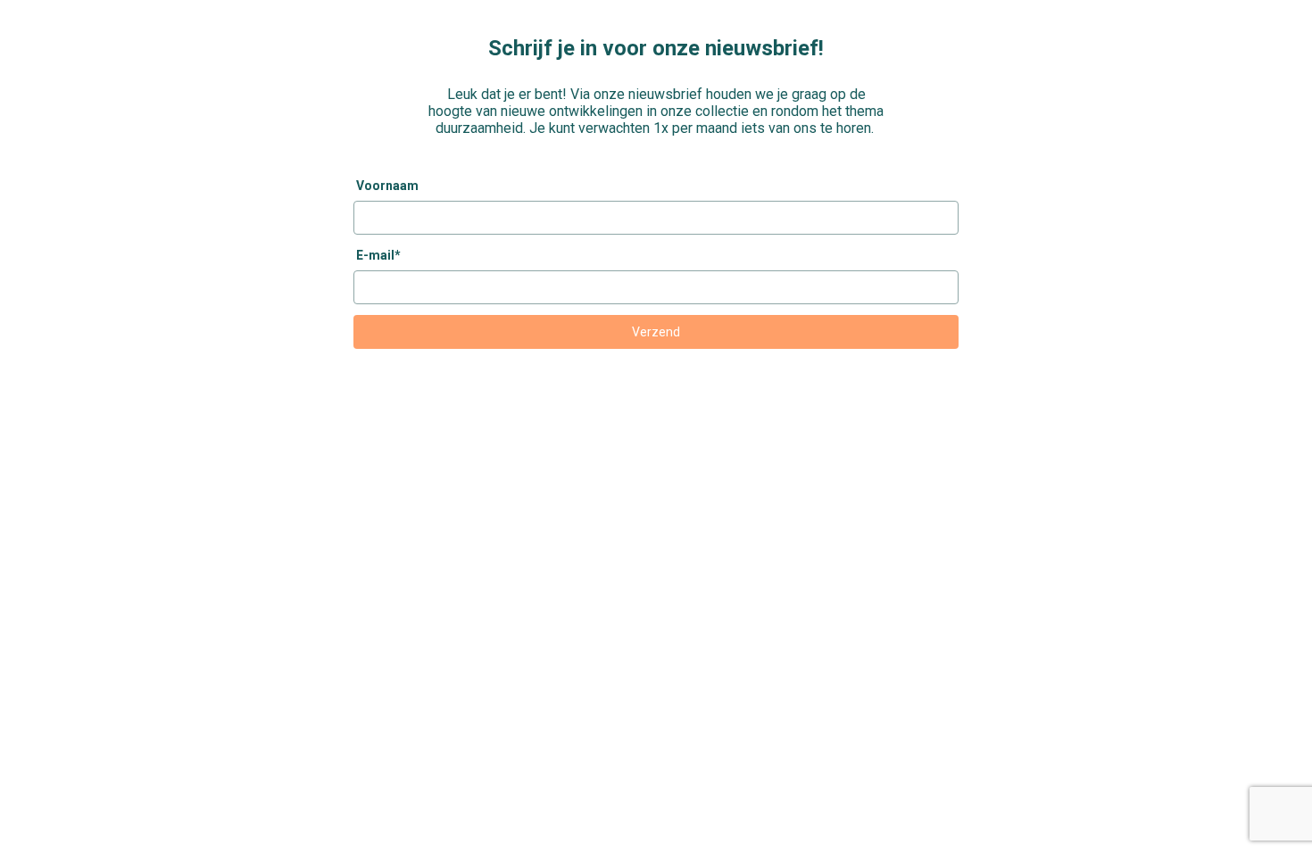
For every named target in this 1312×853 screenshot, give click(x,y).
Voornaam (387, 185)
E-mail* (378, 255)
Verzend (656, 332)
